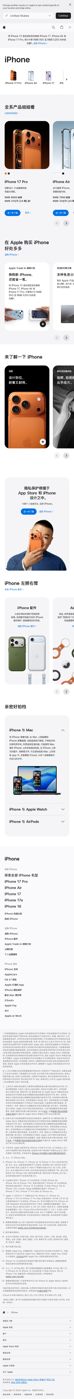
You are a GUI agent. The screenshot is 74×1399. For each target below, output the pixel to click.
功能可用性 (42, 1291)
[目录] (70, 27)
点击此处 (20, 1257)
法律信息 (39, 1394)
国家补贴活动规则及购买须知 (28, 1141)
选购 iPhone (39, 43)
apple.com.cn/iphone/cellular (32, 1228)
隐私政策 (6, 1394)
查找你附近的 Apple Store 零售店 (30, 1380)
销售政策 (28, 1394)
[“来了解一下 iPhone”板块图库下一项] (66, 456)
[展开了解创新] (27, 407)
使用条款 (17, 1394)
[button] (28, 15)
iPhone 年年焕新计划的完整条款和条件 (49, 1153)
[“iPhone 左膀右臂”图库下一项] (66, 692)
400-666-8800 (19, 1382)
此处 (45, 1111)
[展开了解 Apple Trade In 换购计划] (27, 296)
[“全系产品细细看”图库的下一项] (66, 223)
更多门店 (51, 1380)
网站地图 (50, 1394)
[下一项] (66, 79)
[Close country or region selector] (70, 4)
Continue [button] (63, 15)
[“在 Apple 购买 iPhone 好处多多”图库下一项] (66, 338)
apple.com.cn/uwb (15, 1277)
